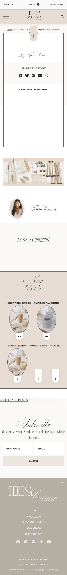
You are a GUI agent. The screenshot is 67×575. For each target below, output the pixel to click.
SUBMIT (33, 461)
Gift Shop (33, 533)
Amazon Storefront (33, 519)
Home (9, 30)
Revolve (33, 527)
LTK (34, 510)
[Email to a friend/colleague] (40, 76)
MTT (57, 570)
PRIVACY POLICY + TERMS (33, 560)
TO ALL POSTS (14, 400)
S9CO (40, 570)
